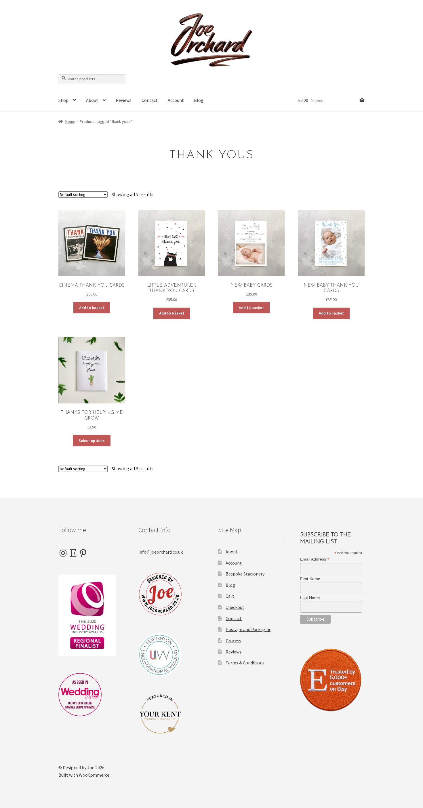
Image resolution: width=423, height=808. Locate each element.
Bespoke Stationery (245, 574)
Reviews (124, 100)
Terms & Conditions (245, 663)
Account (176, 100)
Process (233, 640)
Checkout (235, 607)
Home (70, 121)
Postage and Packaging (249, 629)
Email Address (314, 559)
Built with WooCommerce (83, 775)
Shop (63, 100)
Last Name (310, 597)
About (92, 100)
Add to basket (91, 307)
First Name (310, 578)
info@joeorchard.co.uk (160, 552)
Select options (92, 440)
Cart (230, 596)
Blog (198, 100)
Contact (150, 100)
